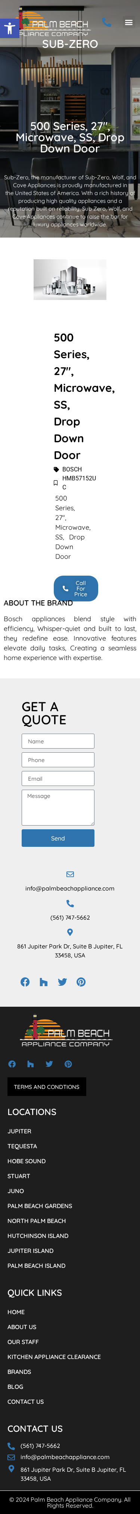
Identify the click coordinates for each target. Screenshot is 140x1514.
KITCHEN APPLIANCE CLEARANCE (54, 1356)
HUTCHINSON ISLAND (37, 1235)
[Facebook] (25, 981)
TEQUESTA (22, 1146)
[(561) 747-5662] (70, 903)
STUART (18, 1176)
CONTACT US (25, 1401)
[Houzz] (43, 981)
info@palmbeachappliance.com (70, 888)
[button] (9, 28)
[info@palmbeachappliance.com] (70, 874)
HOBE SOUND (26, 1161)
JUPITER (19, 1131)
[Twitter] (62, 981)
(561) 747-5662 (70, 917)
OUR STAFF (23, 1342)
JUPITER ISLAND (30, 1250)
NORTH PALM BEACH (36, 1220)
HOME (16, 1312)
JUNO (15, 1191)
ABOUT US (21, 1327)
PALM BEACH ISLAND (36, 1265)
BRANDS (19, 1371)
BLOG (15, 1386)
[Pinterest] (81, 981)
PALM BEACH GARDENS (39, 1206)
